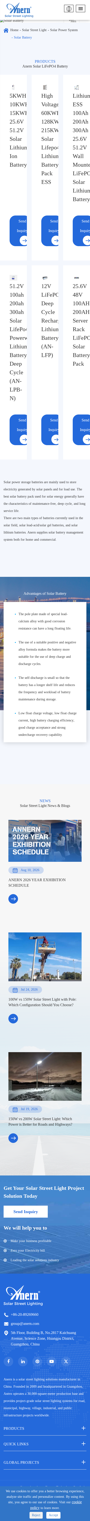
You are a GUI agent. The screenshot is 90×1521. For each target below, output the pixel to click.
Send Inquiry (22, 226)
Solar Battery (23, 37)
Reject (36, 1515)
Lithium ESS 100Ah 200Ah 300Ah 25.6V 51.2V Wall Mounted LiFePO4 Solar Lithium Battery (76, 147)
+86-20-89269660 (24, 1314)
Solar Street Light (34, 30)
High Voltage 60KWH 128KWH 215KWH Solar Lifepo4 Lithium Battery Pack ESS (45, 139)
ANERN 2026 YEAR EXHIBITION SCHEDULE (37, 882)
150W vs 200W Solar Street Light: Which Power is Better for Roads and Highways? (40, 1121)
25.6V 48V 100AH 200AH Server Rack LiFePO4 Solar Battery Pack (76, 325)
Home (14, 30)
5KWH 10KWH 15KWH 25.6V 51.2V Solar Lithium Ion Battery (13, 130)
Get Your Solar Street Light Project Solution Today (44, 1192)
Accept (53, 1515)
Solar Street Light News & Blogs (45, 806)
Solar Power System (64, 30)
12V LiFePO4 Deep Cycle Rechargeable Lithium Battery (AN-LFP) (45, 320)
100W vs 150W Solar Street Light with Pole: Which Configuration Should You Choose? (42, 1002)
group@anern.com (25, 1324)
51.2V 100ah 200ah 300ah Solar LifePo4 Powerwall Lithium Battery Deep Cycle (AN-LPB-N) (13, 342)
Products (14, 1428)
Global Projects (21, 1462)
